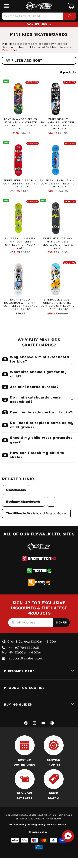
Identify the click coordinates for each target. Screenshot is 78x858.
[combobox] (39, 16)
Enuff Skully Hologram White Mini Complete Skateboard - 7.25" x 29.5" (20, 304)
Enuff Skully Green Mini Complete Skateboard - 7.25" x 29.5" (20, 243)
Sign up (61, 622)
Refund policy (17, 824)
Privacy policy (36, 824)
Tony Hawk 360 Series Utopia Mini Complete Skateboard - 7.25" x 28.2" (20, 124)
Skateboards (16, 490)
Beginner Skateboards (23, 502)
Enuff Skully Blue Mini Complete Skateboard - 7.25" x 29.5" (57, 183)
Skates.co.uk (36, 814)
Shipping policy (38, 832)
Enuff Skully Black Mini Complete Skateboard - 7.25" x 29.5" (57, 243)
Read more (9, 50)
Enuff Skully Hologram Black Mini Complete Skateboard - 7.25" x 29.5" (58, 124)
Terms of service (56, 824)
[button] (6, 6)
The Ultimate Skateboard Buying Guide (36, 513)
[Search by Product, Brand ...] (69, 16)
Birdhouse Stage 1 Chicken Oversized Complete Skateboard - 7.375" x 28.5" (58, 304)
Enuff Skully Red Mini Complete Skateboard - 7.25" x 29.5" (20, 183)
